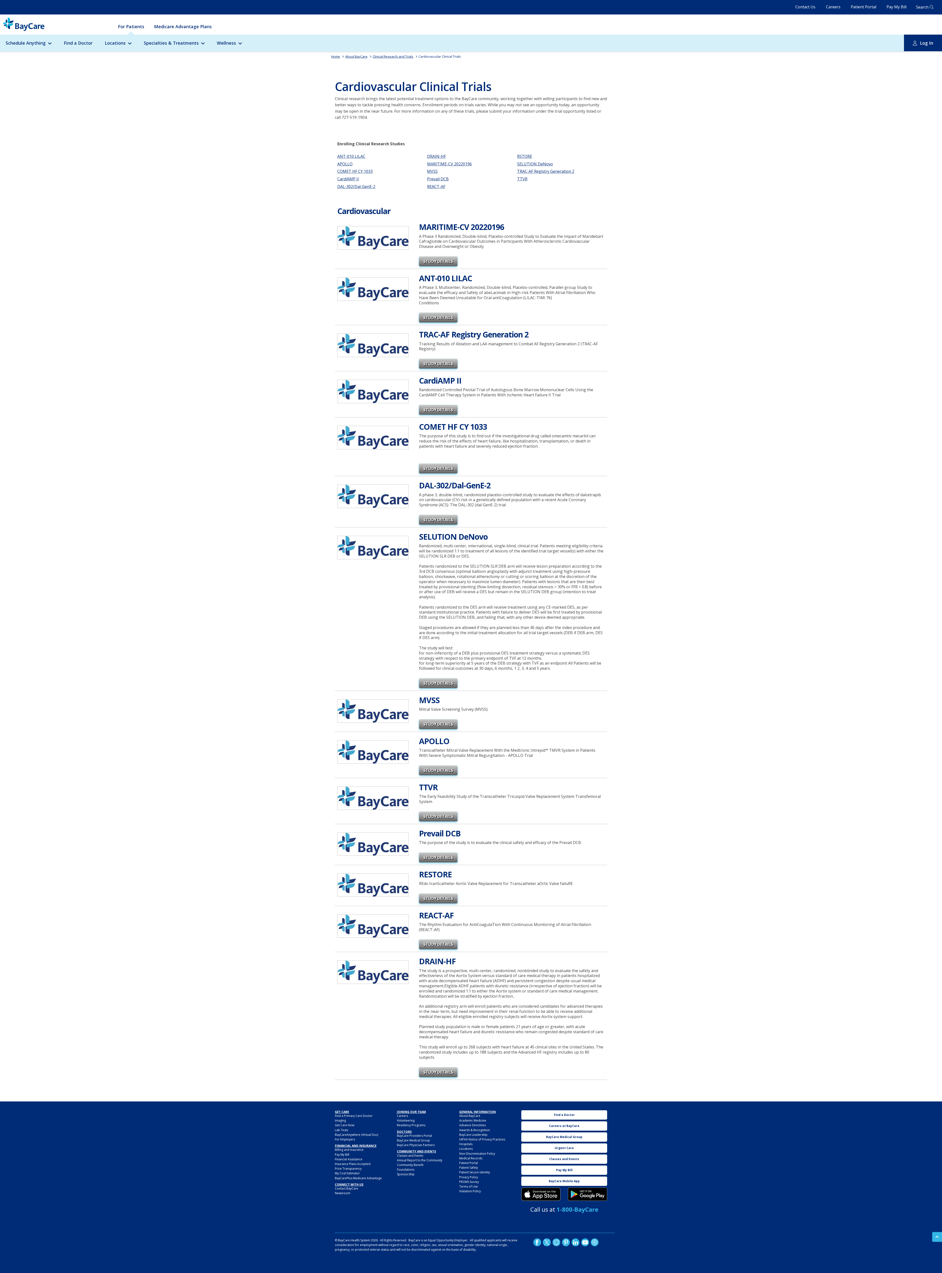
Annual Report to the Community (419, 1160)
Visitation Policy (470, 1191)
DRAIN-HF (436, 156)
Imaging (340, 1120)
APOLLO (345, 164)
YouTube (585, 1242)
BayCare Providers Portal (414, 1136)
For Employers (345, 1139)
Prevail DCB (438, 179)
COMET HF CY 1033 (355, 171)
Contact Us (805, 7)
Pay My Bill (896, 7)
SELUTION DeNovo (535, 164)
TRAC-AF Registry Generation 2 (545, 171)
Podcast (595, 1242)
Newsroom (342, 1193)
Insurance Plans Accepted (352, 1164)
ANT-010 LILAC (351, 156)
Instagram (556, 1242)
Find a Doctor (78, 43)
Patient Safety (468, 1168)
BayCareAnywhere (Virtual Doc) (356, 1135)
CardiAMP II (348, 179)
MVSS (432, 171)
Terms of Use (468, 1186)
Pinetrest (566, 1242)
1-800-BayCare (577, 1209)
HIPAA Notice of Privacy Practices (482, 1139)
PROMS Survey (469, 1182)
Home (335, 56)
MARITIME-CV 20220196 (449, 164)
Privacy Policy (468, 1177)
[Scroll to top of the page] (937, 1237)
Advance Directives (472, 1125)
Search (922, 7)
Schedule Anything (26, 43)
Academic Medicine (472, 1120)
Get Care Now (344, 1125)
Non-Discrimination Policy (477, 1154)
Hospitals (465, 1144)
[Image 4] (587, 1194)
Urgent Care (564, 1148)
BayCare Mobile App (564, 1181)
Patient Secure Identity (474, 1172)
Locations (115, 43)
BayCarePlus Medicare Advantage (358, 1178)
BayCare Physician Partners (416, 1145)
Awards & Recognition (474, 1130)
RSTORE (524, 156)
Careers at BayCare (564, 1126)
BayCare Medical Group (413, 1140)
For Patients (131, 26)
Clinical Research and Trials (393, 56)
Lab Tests (341, 1130)
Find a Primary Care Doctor (354, 1116)
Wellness (226, 43)
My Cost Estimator (347, 1173)
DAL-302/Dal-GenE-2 (356, 186)
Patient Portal (863, 7)
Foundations (405, 1169)
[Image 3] (541, 1194)
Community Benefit (410, 1165)
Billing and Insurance (349, 1150)
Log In (926, 43)
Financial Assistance (348, 1159)
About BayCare (356, 56)
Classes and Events (410, 1155)
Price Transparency (348, 1168)
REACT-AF (436, 186)
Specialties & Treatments (171, 43)
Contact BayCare (346, 1188)
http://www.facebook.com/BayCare (537, 1242)
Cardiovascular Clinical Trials (440, 56)
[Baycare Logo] (23, 24)
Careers (833, 7)
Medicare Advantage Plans (183, 26)
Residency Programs (411, 1125)
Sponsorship (406, 1174)
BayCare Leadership (473, 1135)
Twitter (547, 1242)
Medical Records (470, 1158)
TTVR (522, 179)
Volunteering (406, 1120)
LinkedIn (575, 1242)
